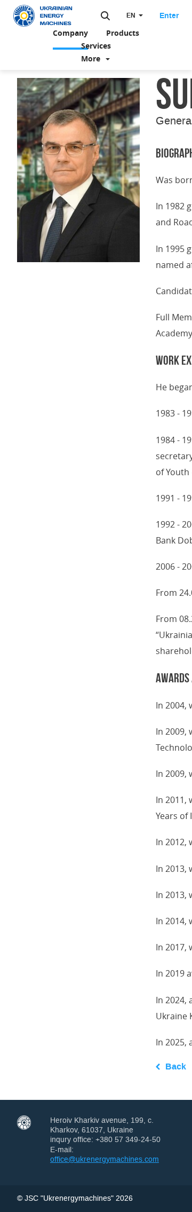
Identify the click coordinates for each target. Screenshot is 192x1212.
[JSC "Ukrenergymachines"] (48, 16)
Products (122, 33)
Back (175, 1066)
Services (96, 46)
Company (70, 33)
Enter (169, 16)
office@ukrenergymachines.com (104, 1159)
